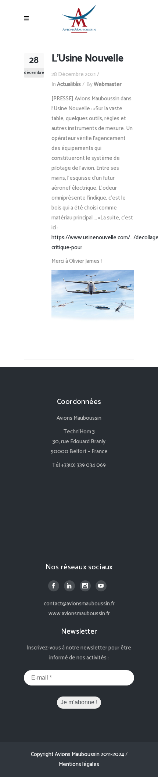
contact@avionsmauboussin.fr (79, 603)
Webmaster (108, 84)
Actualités (69, 84)
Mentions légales (79, 764)
